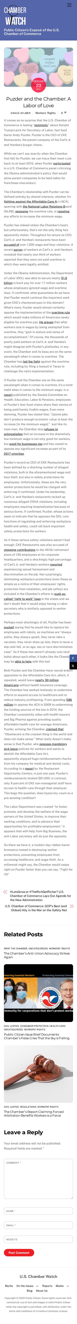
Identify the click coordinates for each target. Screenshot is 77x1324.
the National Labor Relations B (44, 206)
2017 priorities (14, 454)
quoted (9, 627)
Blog (30, 1290)
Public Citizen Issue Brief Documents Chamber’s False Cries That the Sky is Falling (37, 1036)
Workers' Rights (45, 112)
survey (18, 249)
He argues (46, 322)
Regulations (28, 1107)
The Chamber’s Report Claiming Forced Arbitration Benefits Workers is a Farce (34, 1113)
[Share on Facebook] (73, 658)
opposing (21, 211)
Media (60, 1285)
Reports (47, 1285)
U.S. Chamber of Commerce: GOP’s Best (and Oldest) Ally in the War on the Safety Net (36, 908)
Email (11, 1225)
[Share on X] (73, 665)
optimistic (41, 125)
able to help (23, 661)
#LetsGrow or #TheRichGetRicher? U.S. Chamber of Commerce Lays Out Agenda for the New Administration (40, 896)
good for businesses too (25, 444)
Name (10, 1211)
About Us (41, 1290)
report (8, 395)
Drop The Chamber (15, 948)
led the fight (31, 361)
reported (56, 564)
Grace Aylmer (21, 113)
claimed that (55, 729)
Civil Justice (11, 1026)
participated (61, 163)
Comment (13, 1162)
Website (12, 1239)
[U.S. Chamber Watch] (15, 24)
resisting (64, 211)
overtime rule (61, 312)
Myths (9, 1285)
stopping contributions (19, 550)
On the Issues (24, 1285)
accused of (11, 244)
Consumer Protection (34, 1026)
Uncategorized (38, 948)
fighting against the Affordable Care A (30, 201)
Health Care (57, 1026)
